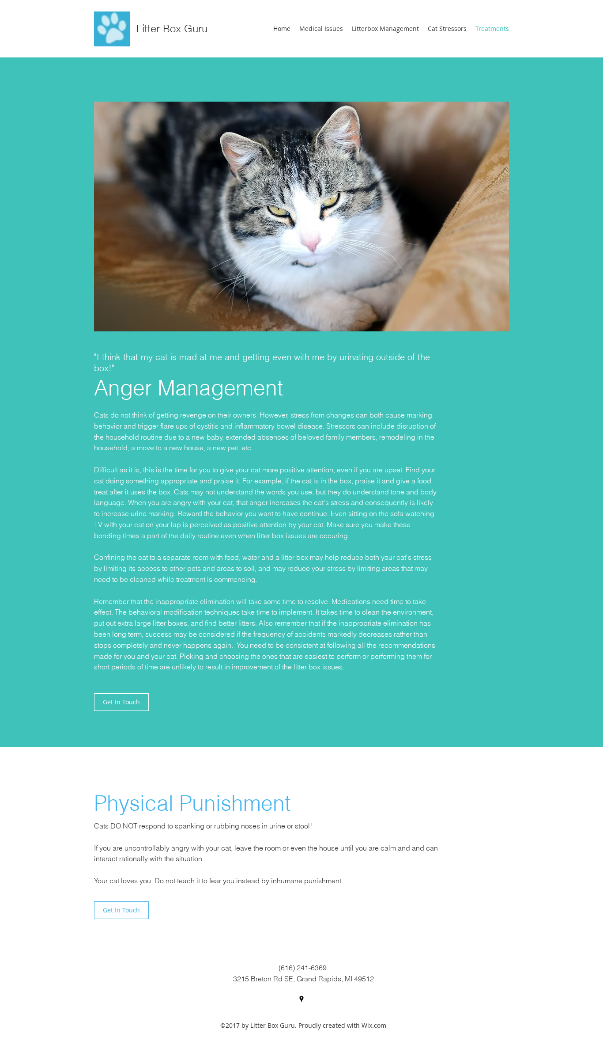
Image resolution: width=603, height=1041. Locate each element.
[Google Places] (301, 999)
